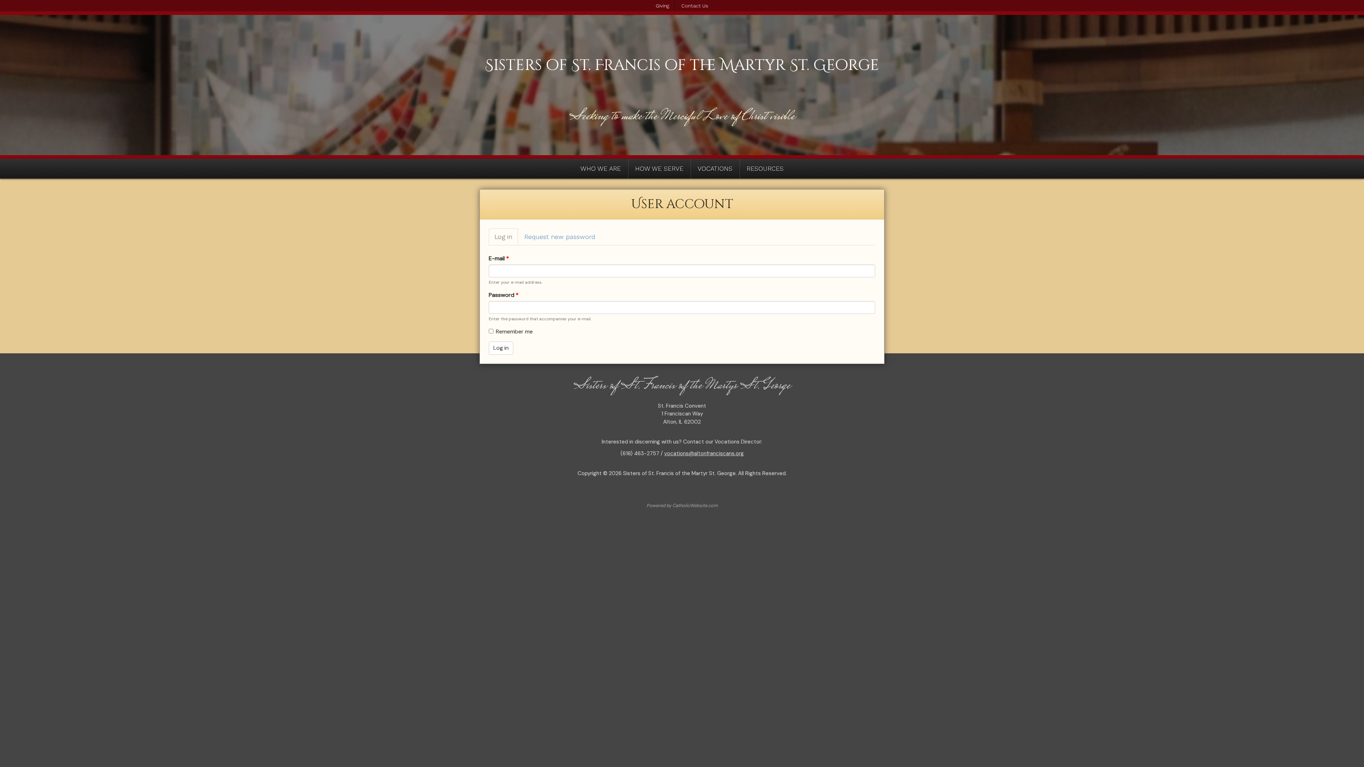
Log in (506, 239)
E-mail (499, 258)
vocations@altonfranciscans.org (704, 453)
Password (504, 295)
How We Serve (659, 168)
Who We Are (600, 168)
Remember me (514, 331)
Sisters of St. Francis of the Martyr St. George (682, 65)
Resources (765, 168)
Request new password (559, 236)
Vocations (715, 168)
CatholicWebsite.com (695, 505)
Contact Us (694, 6)
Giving (662, 6)
